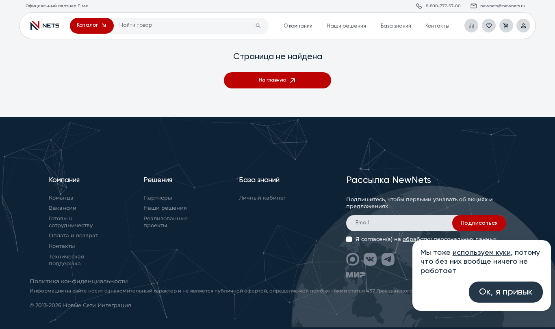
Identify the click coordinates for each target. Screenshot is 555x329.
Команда (61, 198)
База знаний (396, 26)
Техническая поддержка (66, 260)
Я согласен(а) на (426, 239)
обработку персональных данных (449, 239)
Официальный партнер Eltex (44, 25)
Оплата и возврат (73, 235)
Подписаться (479, 223)
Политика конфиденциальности (79, 281)
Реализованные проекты (165, 221)
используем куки (482, 252)
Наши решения (346, 26)
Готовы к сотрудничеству (71, 221)
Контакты (437, 26)
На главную (272, 80)
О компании (298, 26)
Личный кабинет (262, 198)
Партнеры (157, 198)
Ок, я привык (506, 292)
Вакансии (62, 208)
